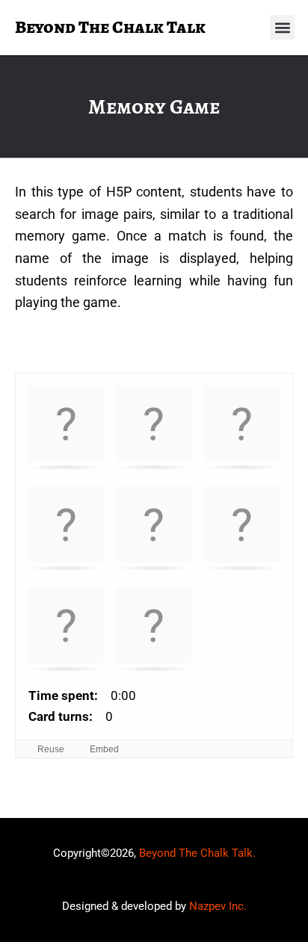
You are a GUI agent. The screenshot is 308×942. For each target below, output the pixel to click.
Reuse (50, 749)
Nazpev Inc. (218, 906)
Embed (104, 749)
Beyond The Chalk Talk (110, 27)
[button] (282, 27)
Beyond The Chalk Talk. (197, 853)
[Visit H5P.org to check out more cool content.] (278, 748)
